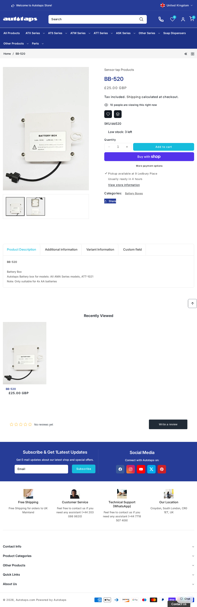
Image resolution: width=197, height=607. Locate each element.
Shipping (134, 97)
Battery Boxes (134, 193)
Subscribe (83, 468)
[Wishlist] (108, 114)
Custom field (132, 249)
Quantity (110, 139)
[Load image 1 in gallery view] (15, 206)
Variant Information (100, 249)
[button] (189, 19)
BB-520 (11, 388)
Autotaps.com (25, 599)
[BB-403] (186, 53)
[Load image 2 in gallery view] (35, 206)
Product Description (21, 249)
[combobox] (97, 19)
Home (7, 53)
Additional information (61, 249)
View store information (124, 184)
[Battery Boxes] (192, 53)
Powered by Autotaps (51, 599)
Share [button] (112, 201)
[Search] (141, 19)
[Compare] (118, 114)
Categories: (113, 193)
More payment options (149, 165)
